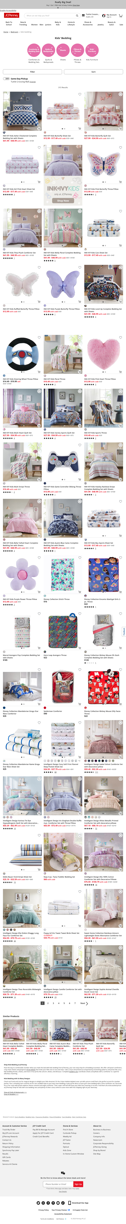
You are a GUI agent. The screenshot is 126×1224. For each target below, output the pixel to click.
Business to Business (102, 1129)
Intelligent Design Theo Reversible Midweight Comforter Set (22, 990)
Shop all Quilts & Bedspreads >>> (15, 1092)
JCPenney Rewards (10, 1136)
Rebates (5, 1160)
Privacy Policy (44, 1210)
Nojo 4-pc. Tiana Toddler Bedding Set (59, 877)
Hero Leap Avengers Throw (55, 655)
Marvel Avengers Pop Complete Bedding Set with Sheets (21, 656)
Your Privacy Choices (59, 1210)
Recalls (5, 1154)
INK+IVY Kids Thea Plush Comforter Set (19, 253)
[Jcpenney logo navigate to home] (11, 15)
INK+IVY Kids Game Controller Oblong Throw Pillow (62, 488)
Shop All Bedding (55, 1117)
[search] (78, 15)
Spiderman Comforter (53, 711)
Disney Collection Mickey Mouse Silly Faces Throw (102, 712)
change (33, 82)
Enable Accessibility (8, 10)
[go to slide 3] (62, 7)
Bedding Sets (30, 1117)
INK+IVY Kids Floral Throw (54, 379)
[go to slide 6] (69, 7)
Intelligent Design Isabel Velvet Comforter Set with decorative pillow (103, 765)
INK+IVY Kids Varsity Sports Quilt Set (59, 433)
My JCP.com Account (10, 1133)
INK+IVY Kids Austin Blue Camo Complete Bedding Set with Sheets (61, 544)
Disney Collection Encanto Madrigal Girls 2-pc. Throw (102, 600)
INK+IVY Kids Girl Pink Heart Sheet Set (19, 189)
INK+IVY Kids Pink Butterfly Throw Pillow (101, 189)
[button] (63, 175)
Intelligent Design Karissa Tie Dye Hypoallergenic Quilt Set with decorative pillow (20, 821)
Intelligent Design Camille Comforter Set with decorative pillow (63, 990)
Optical (66, 1147)
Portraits (66, 1143)
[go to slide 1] (58, 7)
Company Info (99, 1136)
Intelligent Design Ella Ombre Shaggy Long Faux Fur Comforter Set (21, 934)
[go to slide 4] (64, 7)
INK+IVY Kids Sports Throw (95, 433)
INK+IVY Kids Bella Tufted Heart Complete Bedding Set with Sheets (20, 544)
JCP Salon (67, 1140)
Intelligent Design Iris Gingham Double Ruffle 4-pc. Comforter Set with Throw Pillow (62, 821)
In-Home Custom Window (73, 1154)
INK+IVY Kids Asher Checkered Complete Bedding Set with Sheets (20, 137)
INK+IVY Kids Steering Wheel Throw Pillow (20, 379)
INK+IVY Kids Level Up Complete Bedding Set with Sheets (103, 310)
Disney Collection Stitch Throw (57, 599)
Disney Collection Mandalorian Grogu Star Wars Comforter (20, 712)
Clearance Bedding (41, 1117)
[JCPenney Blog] (63, 1203)
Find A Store (68, 1129)
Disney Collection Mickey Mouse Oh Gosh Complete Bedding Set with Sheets (101, 656)
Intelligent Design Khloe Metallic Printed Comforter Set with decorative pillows (101, 821)
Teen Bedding (66, 1117)
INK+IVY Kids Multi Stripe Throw (16, 487)
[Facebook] (48, 1203)
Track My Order (8, 1129)
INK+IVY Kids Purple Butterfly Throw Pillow (62, 309)
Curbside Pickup (69, 1133)
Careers (96, 1133)
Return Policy (7, 1143)
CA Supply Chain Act (80, 1210)
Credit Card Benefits (41, 1136)
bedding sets (73, 1072)
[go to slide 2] (60, 7)
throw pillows (30, 1070)
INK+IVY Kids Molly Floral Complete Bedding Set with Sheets (62, 254)
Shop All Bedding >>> (11, 1094)
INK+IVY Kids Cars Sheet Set (96, 253)
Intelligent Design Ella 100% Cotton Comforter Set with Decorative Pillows (100, 878)
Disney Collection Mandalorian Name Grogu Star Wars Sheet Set (21, 765)
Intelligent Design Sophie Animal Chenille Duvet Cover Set (101, 990)
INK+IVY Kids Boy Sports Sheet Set (98, 543)
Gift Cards (6, 1157)
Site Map (97, 1154)
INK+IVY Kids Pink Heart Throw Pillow (100, 379)
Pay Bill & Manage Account (44, 1129)
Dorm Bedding (20, 1117)
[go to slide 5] (66, 7)
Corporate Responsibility (103, 1143)
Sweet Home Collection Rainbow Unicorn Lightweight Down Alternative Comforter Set (103, 934)
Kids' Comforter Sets (79, 1117)
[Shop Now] (63, 175)
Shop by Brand (99, 1150)
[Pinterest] (53, 1203)
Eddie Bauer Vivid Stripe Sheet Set (17, 877)
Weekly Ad (67, 1136)
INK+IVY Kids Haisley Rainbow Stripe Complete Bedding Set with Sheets (99, 488)
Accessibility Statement (63, 1214)
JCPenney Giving (100, 1147)
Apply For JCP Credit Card (43, 1133)
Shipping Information (11, 1147)
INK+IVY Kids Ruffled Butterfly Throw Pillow (21, 309)
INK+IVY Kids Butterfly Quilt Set (97, 136)
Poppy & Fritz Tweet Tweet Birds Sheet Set (61, 933)
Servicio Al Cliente (9, 1164)
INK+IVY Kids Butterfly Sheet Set (57, 136)
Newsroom (97, 1140)
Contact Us (6, 1140)
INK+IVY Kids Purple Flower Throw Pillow (20, 599)
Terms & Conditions (47, 1219)
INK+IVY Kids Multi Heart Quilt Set (17, 433)
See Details (63, 1191)
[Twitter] (38, 1203)
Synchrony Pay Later (10, 1150)
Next (82, 1003)
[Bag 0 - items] (120, 15)
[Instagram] (43, 1203)
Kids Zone (67, 1150)
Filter (32, 71)
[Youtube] (58, 1203)
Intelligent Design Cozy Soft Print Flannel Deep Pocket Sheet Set (61, 765)
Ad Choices (60, 1219)
